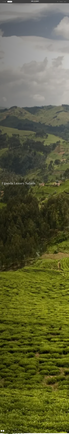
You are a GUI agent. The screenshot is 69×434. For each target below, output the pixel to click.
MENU (5, 1)
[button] (1, 431)
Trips (57, 1)
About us (65, 1)
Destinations (61, 1)
